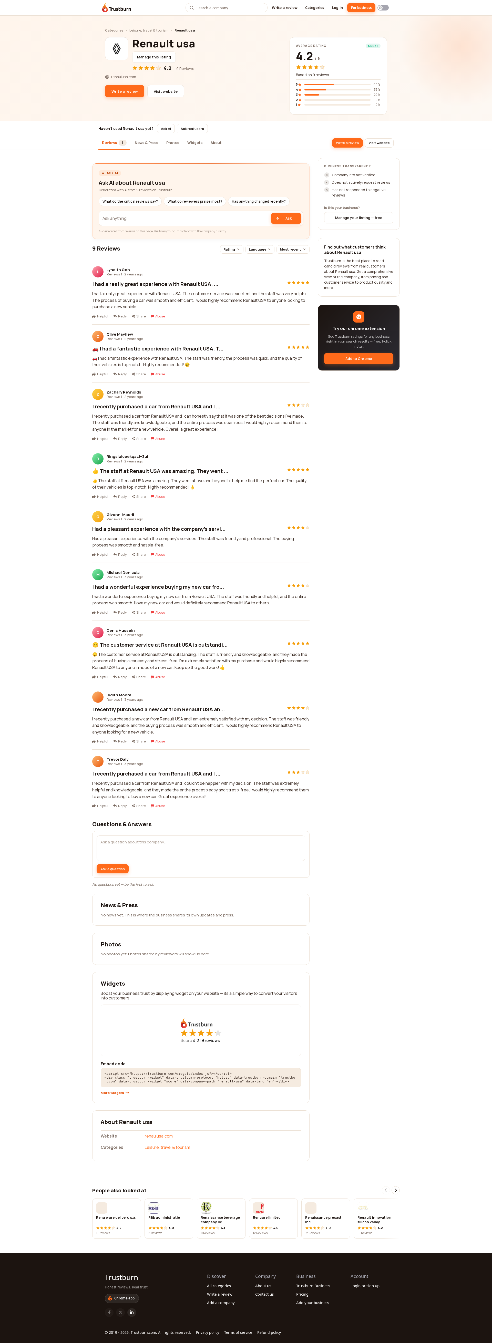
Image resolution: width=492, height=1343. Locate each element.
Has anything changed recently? (259, 201)
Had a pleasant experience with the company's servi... (158, 528)
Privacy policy (207, 1332)
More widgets (112, 1093)
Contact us (264, 1294)
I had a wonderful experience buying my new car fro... (158, 586)
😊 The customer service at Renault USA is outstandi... (160, 644)
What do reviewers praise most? (195, 201)
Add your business (312, 1302)
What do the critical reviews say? (130, 201)
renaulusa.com (159, 1136)
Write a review (285, 7)
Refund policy (269, 1332)
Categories (314, 7)
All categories (219, 1285)
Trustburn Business (313, 1285)
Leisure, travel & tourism (148, 30)
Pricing (302, 1294)
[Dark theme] (383, 8)
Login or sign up (365, 1285)
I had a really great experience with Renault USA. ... (155, 284)
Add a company (221, 1302)
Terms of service (238, 1332)
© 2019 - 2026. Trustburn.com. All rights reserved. (148, 1332)
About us (263, 1285)
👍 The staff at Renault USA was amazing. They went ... (160, 471)
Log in (337, 7)
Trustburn (121, 1277)
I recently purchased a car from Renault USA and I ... (156, 406)
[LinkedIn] (131, 1312)
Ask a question (112, 868)
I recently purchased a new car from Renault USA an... (158, 709)
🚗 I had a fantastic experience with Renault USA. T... (157, 348)
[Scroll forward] (396, 1190)
